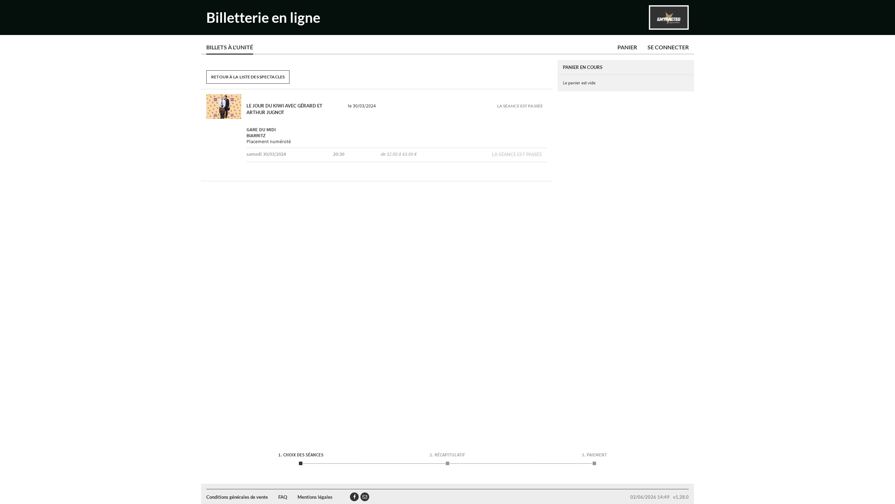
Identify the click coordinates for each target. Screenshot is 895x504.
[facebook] (354, 496)
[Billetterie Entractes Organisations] (669, 17)
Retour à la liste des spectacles (248, 76)
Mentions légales (315, 497)
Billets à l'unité (229, 47)
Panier (627, 47)
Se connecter (668, 47)
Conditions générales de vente (237, 497)
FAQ (282, 497)
